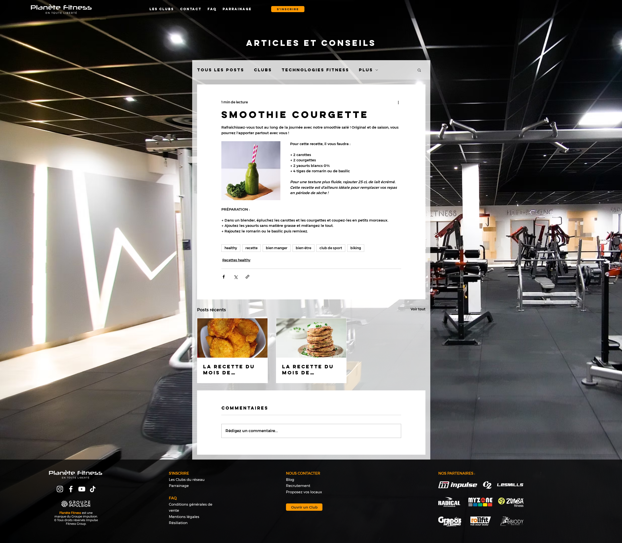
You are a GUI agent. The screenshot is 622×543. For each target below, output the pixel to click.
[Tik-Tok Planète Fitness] (92, 489)
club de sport (331, 248)
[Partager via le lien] (247, 276)
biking (355, 248)
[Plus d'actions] (398, 102)
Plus (366, 70)
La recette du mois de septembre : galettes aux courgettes (308, 369)
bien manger (276, 248)
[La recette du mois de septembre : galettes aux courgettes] (311, 338)
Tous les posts (220, 70)
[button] (287, 9)
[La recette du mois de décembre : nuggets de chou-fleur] (232, 338)
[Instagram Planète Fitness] (60, 489)
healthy (231, 248)
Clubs (263, 70)
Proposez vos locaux (304, 492)
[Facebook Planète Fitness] (71, 489)
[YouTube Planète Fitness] (82, 489)
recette (251, 248)
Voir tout (418, 309)
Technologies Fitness (315, 70)
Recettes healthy (236, 260)
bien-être (303, 248)
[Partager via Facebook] (223, 276)
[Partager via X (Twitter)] (235, 276)
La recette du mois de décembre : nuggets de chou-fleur (229, 369)
